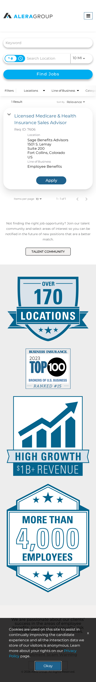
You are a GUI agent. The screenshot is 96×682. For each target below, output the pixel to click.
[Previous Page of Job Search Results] (77, 198)
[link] (48, 148)
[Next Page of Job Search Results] (86, 198)
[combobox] (46, 43)
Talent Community (48, 252)
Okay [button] (48, 666)
